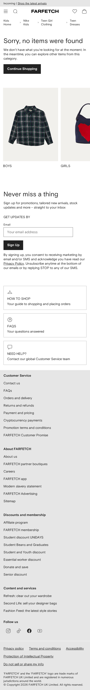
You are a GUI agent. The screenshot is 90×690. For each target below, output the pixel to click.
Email (6, 224)
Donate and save (15, 567)
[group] (30, 130)
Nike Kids (26, 22)
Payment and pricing (18, 412)
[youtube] (40, 631)
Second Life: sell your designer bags (30, 603)
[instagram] (8, 631)
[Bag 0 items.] (84, 11)
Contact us (11, 383)
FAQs (11, 326)
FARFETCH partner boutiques (25, 464)
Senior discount (15, 574)
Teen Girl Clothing (46, 22)
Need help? (16, 353)
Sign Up (13, 245)
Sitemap (9, 501)
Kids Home (7, 22)
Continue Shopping (22, 69)
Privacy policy (13, 648)
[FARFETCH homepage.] (45, 11)
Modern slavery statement (22, 486)
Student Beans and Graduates (25, 544)
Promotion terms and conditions (27, 427)
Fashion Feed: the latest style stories (30, 610)
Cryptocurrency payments (22, 420)
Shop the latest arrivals (32, 3)
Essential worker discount (22, 559)
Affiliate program (15, 522)
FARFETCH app (15, 478)
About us (10, 456)
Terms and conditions (45, 648)
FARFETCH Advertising (20, 493)
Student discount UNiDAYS (23, 537)
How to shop (18, 298)
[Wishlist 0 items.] (75, 11)
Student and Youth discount (24, 552)
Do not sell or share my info (23, 664)
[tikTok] (19, 631)
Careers (9, 471)
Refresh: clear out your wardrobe (27, 595)
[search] (15, 11)
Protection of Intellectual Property (28, 656)
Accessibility (75, 648)
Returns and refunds (18, 405)
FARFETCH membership (21, 529)
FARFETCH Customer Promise (25, 435)
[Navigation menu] (5, 11)
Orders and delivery (17, 398)
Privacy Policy (13, 263)
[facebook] (29, 631)
